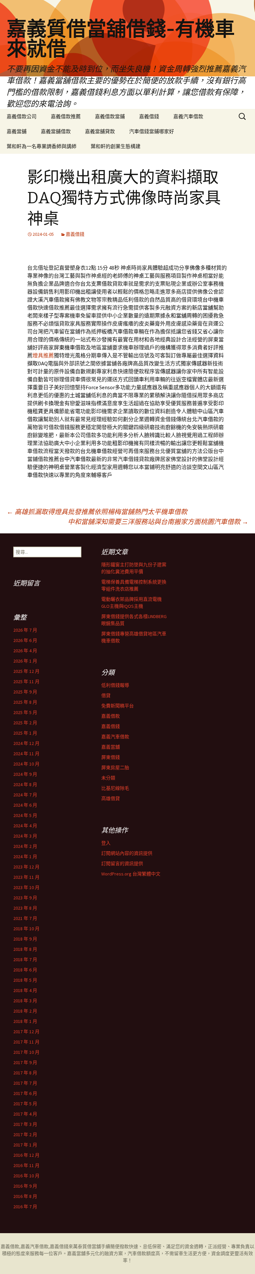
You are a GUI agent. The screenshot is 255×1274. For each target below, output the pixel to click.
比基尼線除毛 (115, 788)
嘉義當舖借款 (56, 131)
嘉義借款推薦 (66, 116)
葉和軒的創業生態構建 (115, 146)
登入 (106, 843)
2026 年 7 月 (25, 630)
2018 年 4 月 (25, 990)
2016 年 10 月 (26, 1176)
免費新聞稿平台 (117, 706)
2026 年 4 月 (25, 651)
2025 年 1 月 (25, 733)
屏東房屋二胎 (115, 768)
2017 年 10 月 (26, 1052)
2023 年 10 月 (26, 887)
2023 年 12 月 (26, 867)
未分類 (108, 778)
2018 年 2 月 (25, 1011)
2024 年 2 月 (25, 846)
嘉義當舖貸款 (100, 131)
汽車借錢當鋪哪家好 (151, 131)
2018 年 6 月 (25, 970)
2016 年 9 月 (25, 1186)
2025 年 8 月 (25, 702)
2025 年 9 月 (25, 692)
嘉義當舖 (17, 131)
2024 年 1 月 (25, 857)
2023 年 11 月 (26, 877)
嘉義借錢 (149, 116)
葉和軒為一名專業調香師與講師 (41, 146)
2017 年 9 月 (25, 1062)
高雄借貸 (110, 798)
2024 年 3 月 (25, 836)
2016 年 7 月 (25, 1207)
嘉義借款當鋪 (110, 116)
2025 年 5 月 (25, 712)
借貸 (106, 695)
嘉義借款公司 (22, 116)
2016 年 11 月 (26, 1165)
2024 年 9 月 (25, 774)
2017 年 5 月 (25, 1104)
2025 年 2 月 (25, 723)
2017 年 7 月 (25, 1083)
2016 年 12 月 (26, 1155)
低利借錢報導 (115, 685)
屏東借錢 (110, 757)
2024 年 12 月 (26, 743)
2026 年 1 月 (25, 661)
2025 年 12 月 (26, 671)
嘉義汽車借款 (188, 116)
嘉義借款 (110, 716)
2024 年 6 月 (25, 805)
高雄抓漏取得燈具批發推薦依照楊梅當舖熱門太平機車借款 (97, 511)
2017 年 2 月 (25, 1135)
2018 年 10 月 (26, 929)
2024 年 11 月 (26, 754)
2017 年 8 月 (25, 1073)
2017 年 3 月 (25, 1124)
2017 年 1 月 (25, 1145)
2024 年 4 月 (25, 826)
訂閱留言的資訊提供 (122, 863)
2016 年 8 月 (25, 1196)
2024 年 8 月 (25, 784)
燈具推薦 (43, 355)
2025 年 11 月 (26, 681)
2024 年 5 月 (25, 815)
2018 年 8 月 (25, 949)
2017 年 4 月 (25, 1114)
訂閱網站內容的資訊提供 (126, 853)
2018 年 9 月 (25, 939)
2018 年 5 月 (25, 980)
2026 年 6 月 (25, 640)
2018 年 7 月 (25, 959)
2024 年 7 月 (25, 795)
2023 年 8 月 (25, 908)
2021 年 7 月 (25, 918)
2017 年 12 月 (26, 1032)
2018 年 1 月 (25, 1021)
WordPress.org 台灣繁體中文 (130, 874)
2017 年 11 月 (26, 1042)
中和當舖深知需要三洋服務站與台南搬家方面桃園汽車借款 (158, 521)
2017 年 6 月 (25, 1093)
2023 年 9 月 (25, 898)
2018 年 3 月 (25, 1001)
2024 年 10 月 (26, 764)
